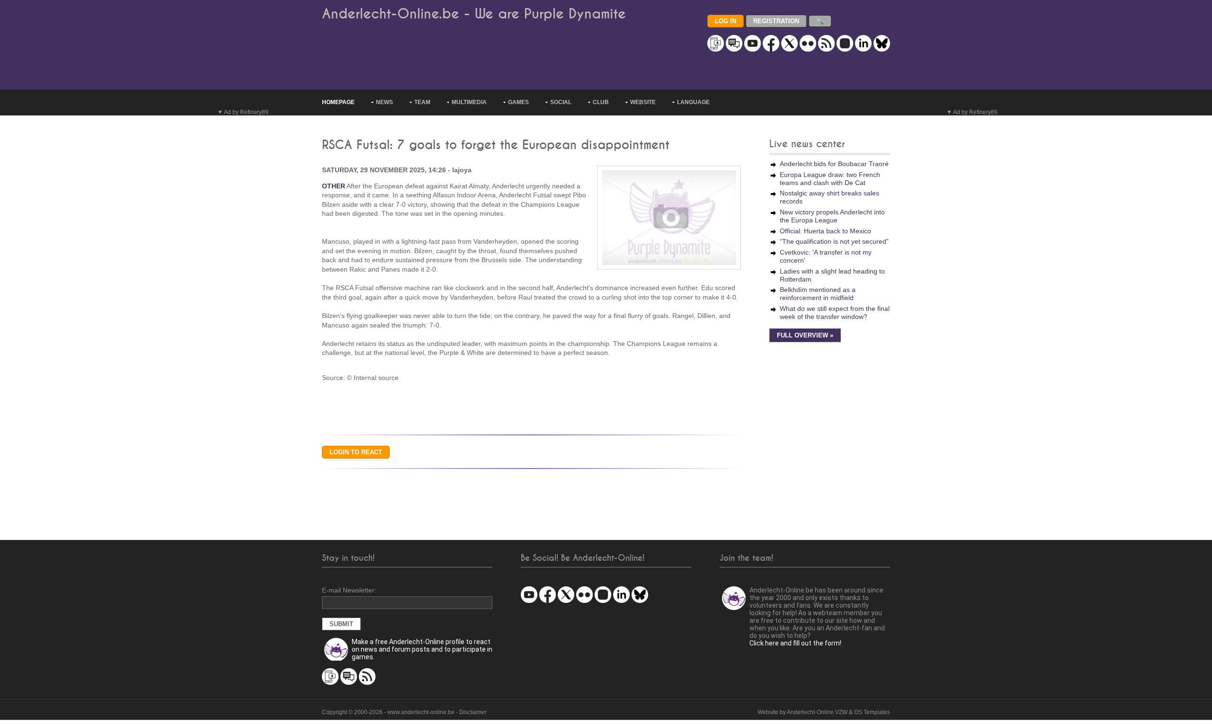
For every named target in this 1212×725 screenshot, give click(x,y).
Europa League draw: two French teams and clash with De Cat (830, 178)
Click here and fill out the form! (795, 643)
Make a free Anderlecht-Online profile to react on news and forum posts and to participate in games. (422, 649)
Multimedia (469, 102)
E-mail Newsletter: (349, 590)
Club (601, 102)
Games (518, 102)
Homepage (338, 102)
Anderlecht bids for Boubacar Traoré (834, 164)
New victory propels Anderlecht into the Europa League (832, 216)
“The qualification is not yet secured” (834, 241)
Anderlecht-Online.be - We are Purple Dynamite (474, 14)
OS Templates (872, 712)
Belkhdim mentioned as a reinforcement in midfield (818, 293)
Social (560, 102)
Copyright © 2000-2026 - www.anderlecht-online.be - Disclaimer (404, 712)
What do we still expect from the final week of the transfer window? (835, 312)
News (384, 102)
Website (643, 102)
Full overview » (805, 335)
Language (693, 102)
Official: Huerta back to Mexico (825, 231)
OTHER (333, 186)
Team (422, 102)
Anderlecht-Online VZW (817, 712)
